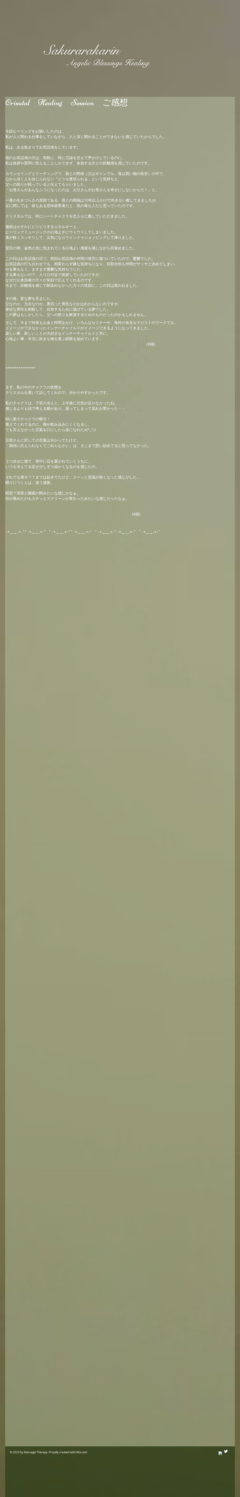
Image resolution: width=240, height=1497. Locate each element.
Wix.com (81, 1452)
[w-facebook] (220, 1453)
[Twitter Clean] (226, 1451)
